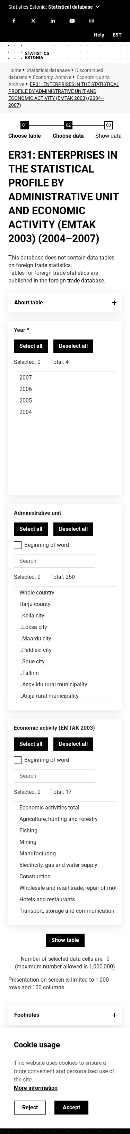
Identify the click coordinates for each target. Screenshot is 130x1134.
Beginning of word (46, 545)
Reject (30, 1107)
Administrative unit (37, 513)
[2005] (65, 400)
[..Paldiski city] (65, 650)
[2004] (65, 412)
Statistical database (48, 70)
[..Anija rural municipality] (65, 696)
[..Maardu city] (65, 638)
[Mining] (65, 842)
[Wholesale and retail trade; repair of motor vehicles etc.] (65, 888)
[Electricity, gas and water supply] (65, 865)
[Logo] (28, 52)
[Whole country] (65, 592)
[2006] (65, 389)
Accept (71, 1107)
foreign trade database (76, 280)
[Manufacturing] (65, 853)
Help (99, 35)
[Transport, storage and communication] (65, 911)
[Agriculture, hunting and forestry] (65, 819)
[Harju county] (65, 604)
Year (19, 330)
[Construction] (65, 876)
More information (36, 1088)
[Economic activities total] (65, 807)
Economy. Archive (52, 77)
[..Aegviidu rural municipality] (65, 684)
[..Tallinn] (65, 673)
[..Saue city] (65, 661)
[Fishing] (65, 830)
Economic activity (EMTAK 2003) (54, 728)
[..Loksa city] (65, 627)
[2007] (65, 377)
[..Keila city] (65, 615)
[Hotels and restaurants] (65, 899)
